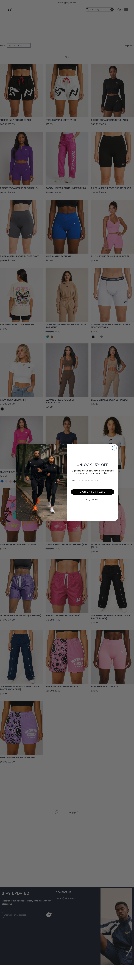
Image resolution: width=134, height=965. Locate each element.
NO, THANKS (92, 500)
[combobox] (76, 480)
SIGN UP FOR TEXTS (92, 492)
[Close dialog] (114, 448)
